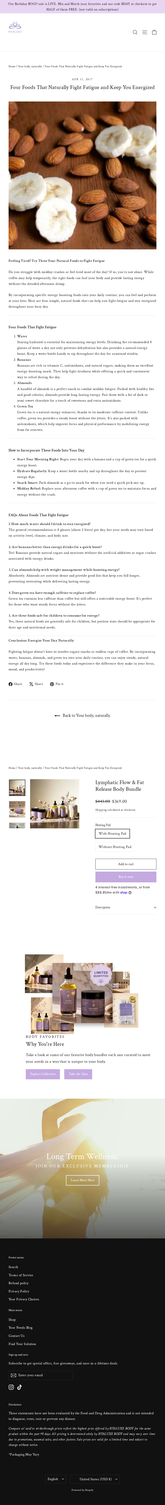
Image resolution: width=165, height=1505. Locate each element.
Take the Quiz (78, 1074)
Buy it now (126, 877)
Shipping (101, 810)
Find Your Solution (22, 1344)
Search (13, 1267)
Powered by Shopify (82, 1490)
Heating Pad (102, 825)
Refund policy (19, 1283)
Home (12, 66)
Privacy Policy (19, 1291)
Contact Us (16, 1336)
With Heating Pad (112, 833)
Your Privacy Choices (24, 1299)
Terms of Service (21, 1275)
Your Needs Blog (20, 1327)
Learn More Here (83, 1180)
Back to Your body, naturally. (86, 715)
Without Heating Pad (115, 847)
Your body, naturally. (30, 66)
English (53, 1479)
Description (102, 907)
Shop (12, 1320)
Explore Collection (42, 1074)
